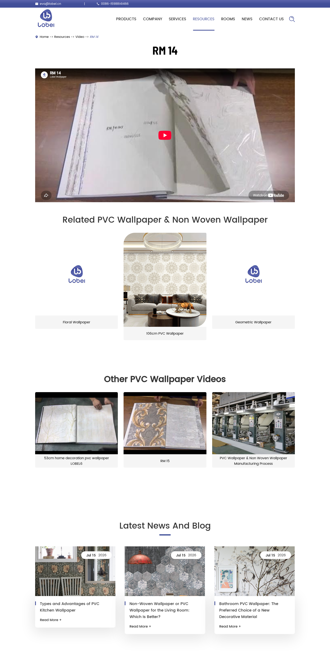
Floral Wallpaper (76, 322)
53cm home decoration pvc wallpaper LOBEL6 (76, 460)
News (247, 19)
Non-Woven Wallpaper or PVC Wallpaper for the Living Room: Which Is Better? (159, 610)
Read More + (51, 620)
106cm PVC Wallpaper (165, 333)
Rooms (228, 19)
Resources (203, 19)
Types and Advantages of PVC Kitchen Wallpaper (69, 607)
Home (44, 36)
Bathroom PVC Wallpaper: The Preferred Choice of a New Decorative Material (248, 610)
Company (152, 19)
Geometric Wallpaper (253, 322)
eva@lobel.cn (50, 3)
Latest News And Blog (165, 526)
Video (79, 36)
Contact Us (271, 19)
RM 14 (94, 36)
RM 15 (165, 461)
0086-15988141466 (115, 3)
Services (177, 19)
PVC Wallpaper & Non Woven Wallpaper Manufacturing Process (253, 460)
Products (126, 19)
